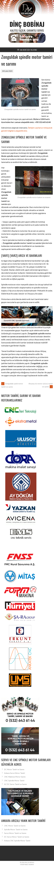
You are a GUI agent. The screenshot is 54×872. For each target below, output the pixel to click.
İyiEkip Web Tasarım (27, 864)
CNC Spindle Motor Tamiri (14, 780)
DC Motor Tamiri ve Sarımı (14, 769)
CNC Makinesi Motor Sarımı (14, 777)
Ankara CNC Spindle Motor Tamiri (17, 841)
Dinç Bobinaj (27, 24)
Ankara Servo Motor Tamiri (14, 773)
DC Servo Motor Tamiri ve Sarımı (16, 837)
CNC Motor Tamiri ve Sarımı (14, 826)
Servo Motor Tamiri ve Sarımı (15, 833)
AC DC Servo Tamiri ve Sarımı (15, 784)
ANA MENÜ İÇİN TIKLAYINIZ (28, 49)
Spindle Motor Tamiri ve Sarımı (16, 829)
